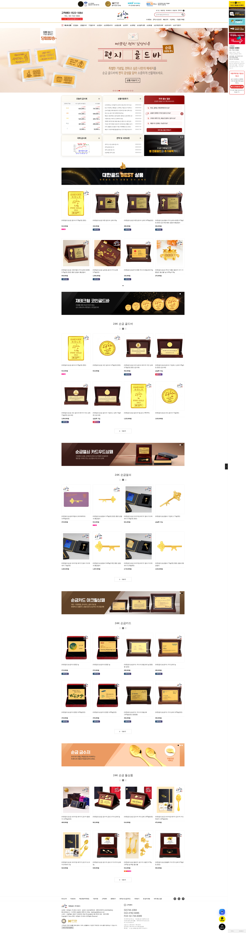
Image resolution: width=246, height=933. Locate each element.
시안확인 (172, 19)
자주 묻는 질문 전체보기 (164, 130)
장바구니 (181, 10)
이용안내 (72, 899)
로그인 (157, 10)
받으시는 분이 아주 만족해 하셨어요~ (114, 113)
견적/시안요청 (157, 19)
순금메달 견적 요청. (110, 152)
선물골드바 (83, 25)
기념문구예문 (181, 19)
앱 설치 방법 (146, 899)
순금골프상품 (141, 25)
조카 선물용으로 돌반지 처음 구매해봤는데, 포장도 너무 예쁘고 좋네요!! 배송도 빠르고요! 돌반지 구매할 (119, 126)
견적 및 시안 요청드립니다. (112, 144)
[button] (217, 60)
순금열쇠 (99, 25)
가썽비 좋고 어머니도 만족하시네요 (114, 118)
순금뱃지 (125, 25)
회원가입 (162, 10)
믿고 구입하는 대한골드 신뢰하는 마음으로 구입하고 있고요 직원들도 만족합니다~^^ (119, 108)
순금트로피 (168, 25)
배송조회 (165, 19)
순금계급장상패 (158, 25)
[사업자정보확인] (108, 910)
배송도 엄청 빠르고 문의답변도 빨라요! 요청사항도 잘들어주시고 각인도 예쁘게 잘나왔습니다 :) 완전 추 (119, 116)
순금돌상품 (118, 25)
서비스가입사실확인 (67, 928)
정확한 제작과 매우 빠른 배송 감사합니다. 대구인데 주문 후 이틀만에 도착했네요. (119, 121)
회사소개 (64, 899)
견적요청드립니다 (109, 147)
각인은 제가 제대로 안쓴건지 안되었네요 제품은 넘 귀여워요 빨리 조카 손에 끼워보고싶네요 (119, 124)
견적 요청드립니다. (110, 150)
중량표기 (113, 899)
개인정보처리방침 (84, 899)
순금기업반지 (177, 25)
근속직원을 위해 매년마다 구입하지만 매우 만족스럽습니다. (119, 110)
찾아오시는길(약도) (125, 899)
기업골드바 (92, 25)
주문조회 (174, 10)
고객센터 (104, 899)
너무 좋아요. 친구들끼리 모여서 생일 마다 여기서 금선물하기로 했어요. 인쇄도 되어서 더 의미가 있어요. (119, 105)
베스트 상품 (67, 25)
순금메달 (132, 25)
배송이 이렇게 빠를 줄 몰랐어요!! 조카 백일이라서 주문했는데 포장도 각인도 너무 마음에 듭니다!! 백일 (119, 129)
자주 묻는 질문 (158, 899)
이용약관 (95, 899)
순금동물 (149, 25)
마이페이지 (169, 10)
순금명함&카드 (108, 25)
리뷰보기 (136, 899)
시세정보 (148, 19)
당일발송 (75, 25)
